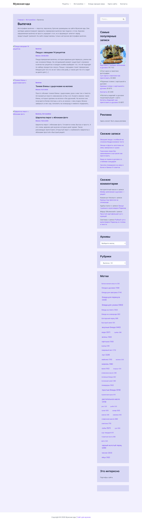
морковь (107, 364)
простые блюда (111, 390)
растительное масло (111, 400)
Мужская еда (21, 3)
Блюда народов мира (96, 4)
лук (106, 355)
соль (106, 428)
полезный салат (109, 381)
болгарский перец (110, 318)
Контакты (123, 4)
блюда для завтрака (112, 292)
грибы (118, 332)
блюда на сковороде (111, 314)
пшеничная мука (109, 394)
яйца (106, 457)
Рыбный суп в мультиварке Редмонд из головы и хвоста (112, 222)
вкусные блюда (111, 327)
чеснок (107, 453)
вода (106, 332)
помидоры (108, 385)
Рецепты (65, 4)
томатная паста (109, 437)
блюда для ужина (112, 305)
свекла (105, 415)
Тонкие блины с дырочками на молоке (54, 86)
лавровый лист (109, 350)
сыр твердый (108, 433)
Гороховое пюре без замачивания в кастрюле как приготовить (111, 153)
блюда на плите (110, 310)
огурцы (117, 368)
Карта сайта (112, 4)
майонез (107, 359)
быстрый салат (108, 323)
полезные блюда (109, 377)
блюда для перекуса (111, 298)
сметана (106, 423)
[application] (70, 4)
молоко (120, 359)
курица (106, 346)
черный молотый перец (112, 446)
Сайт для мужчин (84, 517)
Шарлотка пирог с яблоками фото (52, 117)
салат (105, 410)
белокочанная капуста (111, 283)
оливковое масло (109, 373)
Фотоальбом (78, 4)
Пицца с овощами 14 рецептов (50, 52)
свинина (117, 415)
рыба (113, 406)
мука (106, 369)
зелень (107, 337)
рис (104, 406)
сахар (116, 410)
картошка (108, 342)
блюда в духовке (110, 288)
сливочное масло (110, 419)
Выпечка (38, 49)
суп (117, 428)
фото (105, 441)
